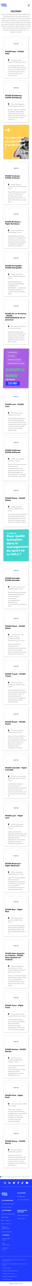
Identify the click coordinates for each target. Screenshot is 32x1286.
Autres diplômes (7, 1231)
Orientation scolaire (16, 363)
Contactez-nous (5, 1248)
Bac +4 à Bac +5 (6, 1223)
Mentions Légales (6, 1268)
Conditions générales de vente (9, 1276)
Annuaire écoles (6, 1207)
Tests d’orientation (22, 1215)
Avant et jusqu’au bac (8, 1214)
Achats (26, 1177)
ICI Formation (5, 1261)
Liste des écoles (9, 1177)
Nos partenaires (5, 1243)
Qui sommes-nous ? (6, 1239)
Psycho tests (21, 1218)
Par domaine (21, 1196)
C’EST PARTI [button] (12, 383)
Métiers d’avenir (14, 360)
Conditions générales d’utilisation (10, 1270)
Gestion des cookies (7, 1279)
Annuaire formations (8, 1204)
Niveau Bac (5, 1217)
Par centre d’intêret (23, 1199)
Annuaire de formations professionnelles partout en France (14, 1264)
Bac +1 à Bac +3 (6, 1220)
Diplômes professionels (6, 1227)
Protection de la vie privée (8, 1273)
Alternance (12, 352)
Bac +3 (19, 1177)
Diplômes (11, 356)
